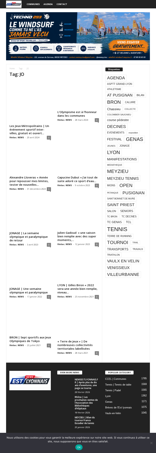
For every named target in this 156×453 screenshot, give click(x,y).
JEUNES (111, 146)
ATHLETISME (114, 89)
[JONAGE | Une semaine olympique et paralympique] (30, 269)
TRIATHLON (113, 255)
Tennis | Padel (113, 390)
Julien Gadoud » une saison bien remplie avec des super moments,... (76, 236)
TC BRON (112, 216)
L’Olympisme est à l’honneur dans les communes (77, 113)
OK (79, 447)
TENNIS (117, 229)
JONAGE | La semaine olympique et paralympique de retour (29, 236)
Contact (62, 4)
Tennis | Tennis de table (118, 384)
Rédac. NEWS (17, 137)
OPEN (125, 185)
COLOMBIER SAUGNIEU (119, 114)
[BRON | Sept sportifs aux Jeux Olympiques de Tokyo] (30, 320)
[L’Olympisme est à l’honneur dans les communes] (78, 95)
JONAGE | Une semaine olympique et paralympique (29, 290)
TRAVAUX (138, 249)
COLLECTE (130, 109)
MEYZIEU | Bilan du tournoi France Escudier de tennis (85, 420)
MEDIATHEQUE (114, 165)
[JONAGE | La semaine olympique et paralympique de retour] (30, 214)
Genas (108, 401)
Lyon (108, 396)
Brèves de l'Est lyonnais (118, 407)
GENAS (134, 139)
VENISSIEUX (118, 268)
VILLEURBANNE (123, 274)
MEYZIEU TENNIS (123, 178)
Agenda (48, 4)
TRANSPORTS (117, 249)
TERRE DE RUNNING (119, 236)
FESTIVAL (114, 139)
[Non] (151, 443)
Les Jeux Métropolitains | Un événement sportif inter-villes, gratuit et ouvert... (29, 129)
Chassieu (113, 109)
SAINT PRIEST (121, 204)
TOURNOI (117, 242)
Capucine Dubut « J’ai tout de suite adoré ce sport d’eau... (77, 179)
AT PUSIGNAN (119, 95)
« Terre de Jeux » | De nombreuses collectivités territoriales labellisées (75, 344)
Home (12, 68)
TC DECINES (129, 216)
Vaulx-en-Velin (113, 413)
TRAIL (135, 242)
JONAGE (124, 145)
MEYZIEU (117, 171)
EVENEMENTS (115, 132)
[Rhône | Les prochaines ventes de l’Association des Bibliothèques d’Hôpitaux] (64, 401)
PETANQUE (112, 193)
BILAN (140, 95)
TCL (128, 222)
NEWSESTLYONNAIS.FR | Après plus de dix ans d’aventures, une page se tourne (86, 384)
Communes (33, 4)
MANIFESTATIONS (122, 159)
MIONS (111, 185)
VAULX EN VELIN (123, 261)
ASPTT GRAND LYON (119, 84)
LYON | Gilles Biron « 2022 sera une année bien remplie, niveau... (77, 288)
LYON (113, 152)
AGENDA (116, 78)
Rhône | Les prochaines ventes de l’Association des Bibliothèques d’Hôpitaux (86, 402)
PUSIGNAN (134, 192)
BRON (114, 102)
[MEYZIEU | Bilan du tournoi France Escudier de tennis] (64, 421)
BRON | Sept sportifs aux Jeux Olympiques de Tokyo (30, 339)
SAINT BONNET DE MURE (121, 198)
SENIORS (126, 211)
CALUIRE (130, 102)
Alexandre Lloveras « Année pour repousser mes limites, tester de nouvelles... (29, 180)
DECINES (116, 126)
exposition (133, 133)
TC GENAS (114, 222)
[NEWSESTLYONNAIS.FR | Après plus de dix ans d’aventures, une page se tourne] (64, 384)
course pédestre (118, 120)
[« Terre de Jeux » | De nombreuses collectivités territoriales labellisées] (78, 322)
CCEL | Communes (115, 379)
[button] (144, 4)
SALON (111, 211)
